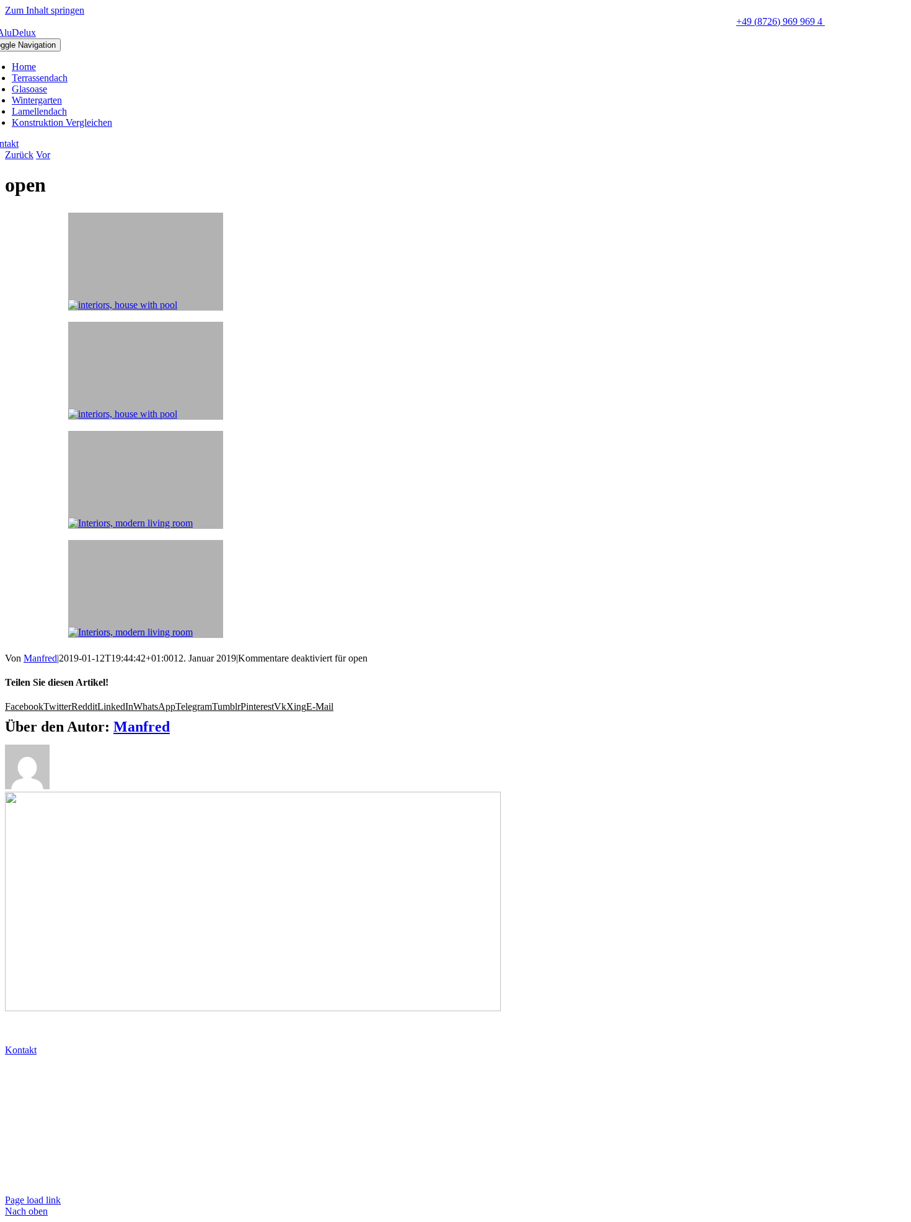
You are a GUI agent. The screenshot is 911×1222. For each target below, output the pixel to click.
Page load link (33, 1200)
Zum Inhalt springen (44, 10)
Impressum (28, 1179)
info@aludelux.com (45, 1093)
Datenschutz (31, 1158)
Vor (43, 154)
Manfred (40, 658)
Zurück (19, 154)
